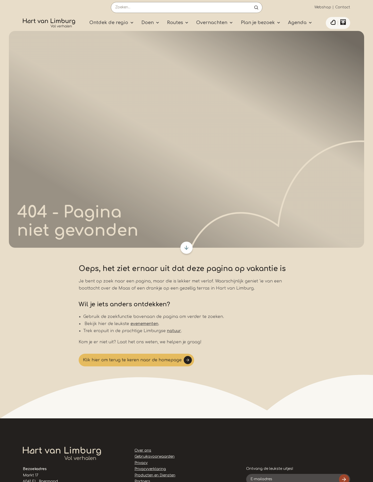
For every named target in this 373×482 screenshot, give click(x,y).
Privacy (141, 463)
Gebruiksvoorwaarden (154, 456)
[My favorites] (333, 23)
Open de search (256, 7)
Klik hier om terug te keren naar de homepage (132, 360)
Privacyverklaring (150, 469)
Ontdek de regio (108, 22)
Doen (147, 22)
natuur (174, 331)
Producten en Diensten (154, 475)
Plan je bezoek (258, 22)
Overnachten (211, 22)
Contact (342, 7)
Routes (175, 22)
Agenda (297, 22)
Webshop (322, 7)
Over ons (142, 450)
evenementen (144, 324)
